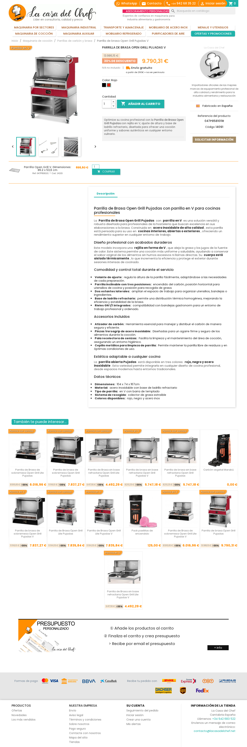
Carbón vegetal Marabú (218, 470)
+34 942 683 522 (223, 719)
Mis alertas (133, 724)
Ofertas (17, 710)
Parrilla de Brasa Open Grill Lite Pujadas (66, 532)
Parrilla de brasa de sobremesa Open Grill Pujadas (66, 473)
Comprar (106, 171)
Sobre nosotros (79, 724)
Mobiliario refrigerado (123, 34)
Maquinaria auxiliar (78, 34)
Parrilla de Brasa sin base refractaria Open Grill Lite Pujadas (104, 473)
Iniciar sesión (135, 715)
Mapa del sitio (78, 737)
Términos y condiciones (85, 720)
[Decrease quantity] (113, 106)
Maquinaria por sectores (34, 27)
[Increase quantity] (113, 102)
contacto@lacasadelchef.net (214, 731)
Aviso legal (76, 715)
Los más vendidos (24, 720)
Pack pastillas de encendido (142, 532)
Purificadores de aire (168, 34)
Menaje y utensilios (213, 27)
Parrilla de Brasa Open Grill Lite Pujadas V (104, 532)
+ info (218, 648)
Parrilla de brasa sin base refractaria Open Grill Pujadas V (142, 473)
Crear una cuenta (138, 720)
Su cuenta (135, 705)
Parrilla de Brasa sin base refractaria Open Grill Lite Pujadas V (123, 594)
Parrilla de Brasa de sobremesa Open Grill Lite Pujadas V (180, 533)
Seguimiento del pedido (142, 710)
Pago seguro (77, 729)
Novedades (19, 715)
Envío (72, 710)
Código (210, 127)
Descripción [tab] (106, 193)
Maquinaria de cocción (34, 34)
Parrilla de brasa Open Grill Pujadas (218, 532)
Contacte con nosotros (85, 733)
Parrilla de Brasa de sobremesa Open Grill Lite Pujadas (27, 473)
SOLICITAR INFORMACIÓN (214, 140)
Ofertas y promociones (213, 34)
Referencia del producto (214, 116)
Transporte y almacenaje (123, 27)
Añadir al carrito (140, 103)
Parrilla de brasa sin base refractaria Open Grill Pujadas (180, 473)
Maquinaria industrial (79, 27)
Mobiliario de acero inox (168, 27)
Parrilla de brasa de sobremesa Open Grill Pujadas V (27, 533)
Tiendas (74, 742)
